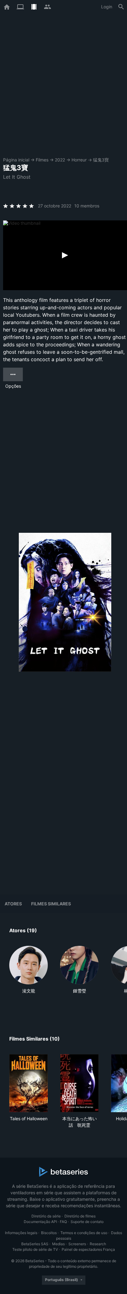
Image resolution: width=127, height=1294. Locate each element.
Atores (13, 903)
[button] (28, 976)
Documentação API (40, 1221)
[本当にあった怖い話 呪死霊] (79, 1083)
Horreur (79, 159)
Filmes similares (51, 903)
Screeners (77, 1244)
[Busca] (121, 7)
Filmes (42, 159)
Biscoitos (49, 1232)
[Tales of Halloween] (28, 1083)
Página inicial (16, 159)
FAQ (63, 1221)
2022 (60, 159)
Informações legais (21, 1232)
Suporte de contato (87, 1221)
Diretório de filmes (80, 1216)
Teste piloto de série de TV (35, 1249)
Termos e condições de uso (83, 1232)
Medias (58, 1244)
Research (98, 1244)
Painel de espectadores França (88, 1249)
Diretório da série (46, 1216)
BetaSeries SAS (34, 1244)
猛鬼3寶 (101, 159)
